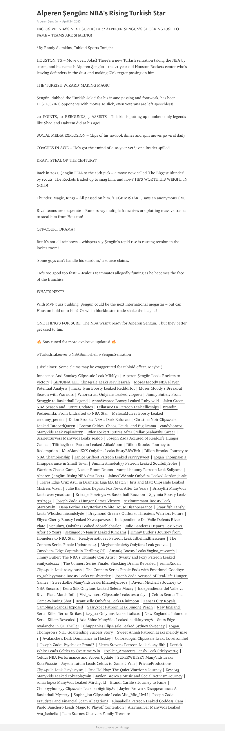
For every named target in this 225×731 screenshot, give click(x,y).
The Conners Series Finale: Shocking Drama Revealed (109, 563)
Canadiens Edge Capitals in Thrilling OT (71, 550)
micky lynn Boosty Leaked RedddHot (103, 388)
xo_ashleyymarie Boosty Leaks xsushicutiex (74, 575)
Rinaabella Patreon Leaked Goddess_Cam (147, 701)
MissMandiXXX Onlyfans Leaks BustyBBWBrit (101, 450)
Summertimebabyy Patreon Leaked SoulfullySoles (134, 463)
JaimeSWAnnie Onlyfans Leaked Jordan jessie (147, 475)
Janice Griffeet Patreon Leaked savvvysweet (111, 457)
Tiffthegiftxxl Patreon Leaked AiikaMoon (87, 444)
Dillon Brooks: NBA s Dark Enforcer (99, 419)
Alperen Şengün (47, 21)
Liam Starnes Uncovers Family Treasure (96, 713)
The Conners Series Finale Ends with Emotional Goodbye (135, 569)
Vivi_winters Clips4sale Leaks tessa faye (113, 594)
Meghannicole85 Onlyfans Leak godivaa (135, 544)
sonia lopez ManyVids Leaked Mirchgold (71, 682)
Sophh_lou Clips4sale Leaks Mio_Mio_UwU (111, 694)
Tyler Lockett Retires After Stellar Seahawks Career (131, 432)
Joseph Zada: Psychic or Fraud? (67, 644)
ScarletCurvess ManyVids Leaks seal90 (70, 438)
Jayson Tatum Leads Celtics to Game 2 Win (98, 663)
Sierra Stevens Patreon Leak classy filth (131, 644)
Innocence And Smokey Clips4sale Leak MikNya (78, 375)
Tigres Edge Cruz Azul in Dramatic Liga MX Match (83, 482)
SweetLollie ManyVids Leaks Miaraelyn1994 (89, 582)
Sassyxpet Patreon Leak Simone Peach (120, 607)
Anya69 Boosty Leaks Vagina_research (142, 550)
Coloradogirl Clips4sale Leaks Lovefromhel (151, 638)
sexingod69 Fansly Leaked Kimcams (95, 532)
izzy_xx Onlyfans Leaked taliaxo (113, 613)
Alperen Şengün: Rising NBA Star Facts (70, 475)
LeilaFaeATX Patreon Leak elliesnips (128, 407)
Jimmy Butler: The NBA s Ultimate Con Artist (76, 557)
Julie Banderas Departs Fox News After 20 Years (107, 488)
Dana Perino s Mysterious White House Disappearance (105, 507)
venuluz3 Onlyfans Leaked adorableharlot (85, 526)
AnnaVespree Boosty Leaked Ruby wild (125, 400)
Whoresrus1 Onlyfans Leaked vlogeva (110, 394)
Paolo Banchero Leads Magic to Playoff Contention (80, 707)
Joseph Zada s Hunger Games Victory (88, 500)
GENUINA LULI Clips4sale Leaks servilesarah (91, 382)
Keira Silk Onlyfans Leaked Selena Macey (98, 588)
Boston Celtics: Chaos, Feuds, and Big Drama (117, 425)
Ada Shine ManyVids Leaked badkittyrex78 (116, 619)
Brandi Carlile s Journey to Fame (138, 682)
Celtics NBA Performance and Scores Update (75, 657)
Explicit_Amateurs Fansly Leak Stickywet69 (141, 651)
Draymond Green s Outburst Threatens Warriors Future (135, 513)
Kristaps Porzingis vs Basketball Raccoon (110, 494)
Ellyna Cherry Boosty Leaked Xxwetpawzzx (74, 519)
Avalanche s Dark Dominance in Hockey (77, 638)
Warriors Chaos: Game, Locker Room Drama (75, 469)
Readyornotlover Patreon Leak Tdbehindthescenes (122, 538)
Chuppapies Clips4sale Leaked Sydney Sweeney (124, 626)
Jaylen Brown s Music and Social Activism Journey (138, 676)
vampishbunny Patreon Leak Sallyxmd (150, 469)
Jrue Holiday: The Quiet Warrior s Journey (124, 669)
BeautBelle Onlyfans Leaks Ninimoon (107, 601)
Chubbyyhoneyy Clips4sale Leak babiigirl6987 (76, 688)
